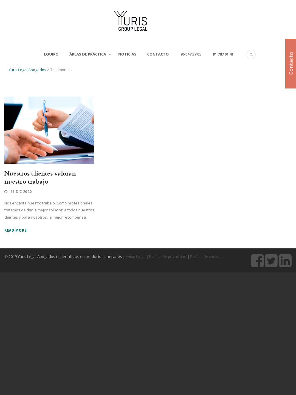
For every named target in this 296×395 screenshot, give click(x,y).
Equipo (51, 54)
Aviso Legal (135, 256)
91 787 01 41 (223, 54)
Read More (15, 230)
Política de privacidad (167, 256)
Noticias (127, 54)
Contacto (158, 54)
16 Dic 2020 (21, 191)
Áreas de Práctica (87, 54)
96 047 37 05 (190, 54)
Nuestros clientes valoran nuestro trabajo (40, 177)
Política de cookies (206, 256)
